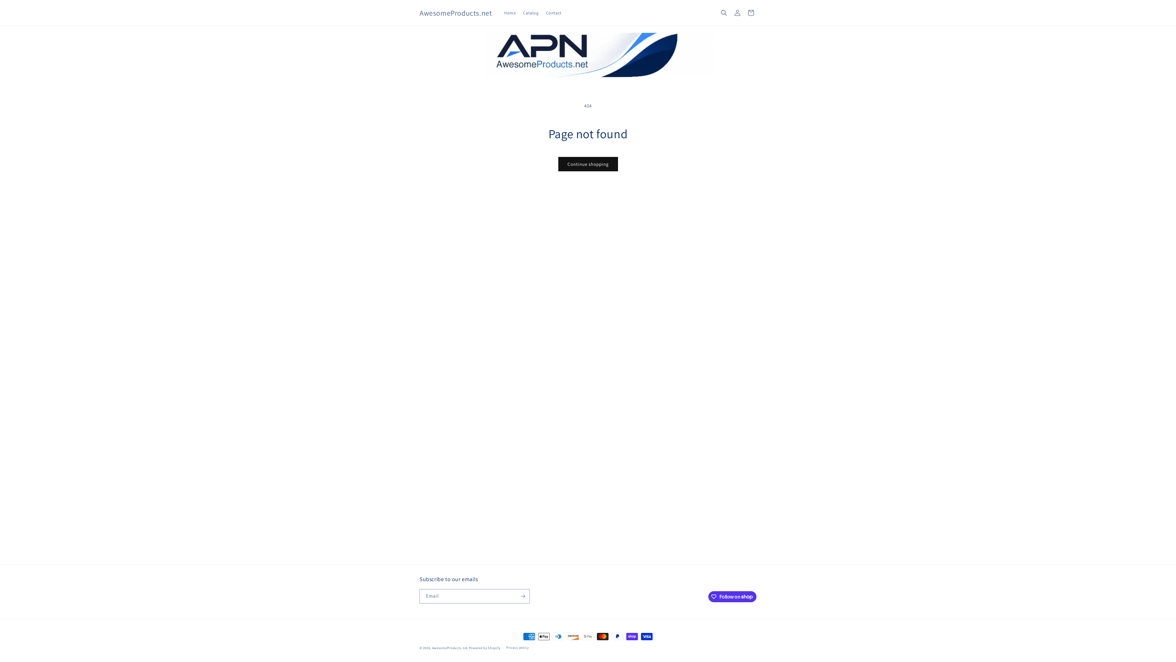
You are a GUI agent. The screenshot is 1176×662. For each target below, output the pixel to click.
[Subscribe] (523, 596)
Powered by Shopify (484, 648)
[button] (724, 13)
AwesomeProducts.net (450, 648)
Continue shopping (588, 164)
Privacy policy (517, 647)
